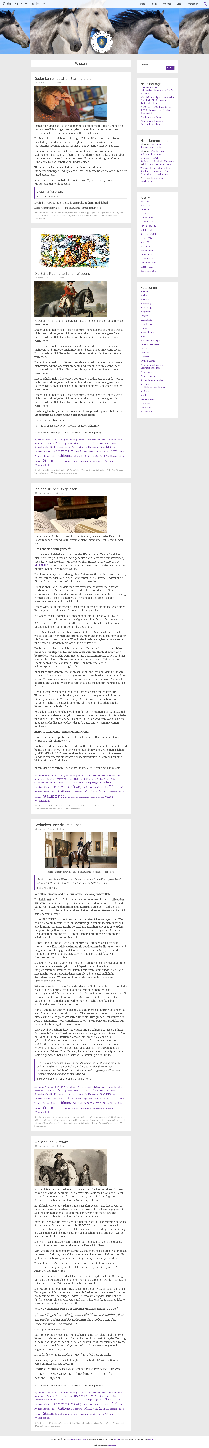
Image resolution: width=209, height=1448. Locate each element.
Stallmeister (42, 213)
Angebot (167, 4)
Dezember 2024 (148, 222)
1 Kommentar (74, 809)
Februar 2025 (147, 217)
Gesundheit (67, 447)
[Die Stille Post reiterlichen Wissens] (74, 268)
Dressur (43, 443)
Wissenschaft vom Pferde (88, 215)
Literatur (51, 470)
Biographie (146, 311)
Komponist (83, 1120)
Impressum (193, 4)
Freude (69, 443)
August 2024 (146, 238)
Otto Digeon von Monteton (107, 213)
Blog (179, 4)
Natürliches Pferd (101, 452)
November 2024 (148, 226)
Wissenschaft (42, 465)
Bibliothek (55, 806)
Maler (114, 1120)
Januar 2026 (146, 209)
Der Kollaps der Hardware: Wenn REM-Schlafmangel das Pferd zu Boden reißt (156, 110)
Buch (63, 806)
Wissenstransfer (41, 473)
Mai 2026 (145, 201)
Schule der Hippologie (24, 3)
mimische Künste (41, 1123)
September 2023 (148, 271)
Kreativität (100, 1120)
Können (47, 451)
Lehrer (78, 470)
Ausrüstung (146, 307)
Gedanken (65, 1120)
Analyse (144, 295)
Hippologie (90, 213)
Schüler (92, 470)
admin (58, 83)
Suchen (144, 64)
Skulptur (76, 1123)
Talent (102, 1423)
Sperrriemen (38, 461)
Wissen (74, 215)
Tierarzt (67, 461)
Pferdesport (146, 372)
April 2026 (145, 205)
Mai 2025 (145, 213)
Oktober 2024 (147, 230)
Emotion (50, 443)
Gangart (144, 316)
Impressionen (147, 332)
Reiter (53, 456)
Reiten (46, 456)
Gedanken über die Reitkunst (57, 825)
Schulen (144, 395)
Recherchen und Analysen (153, 380)
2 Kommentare (40, 1126)
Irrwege (144, 336)
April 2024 (145, 242)
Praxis (60, 1123)
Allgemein (41, 470)
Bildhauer (38, 1120)
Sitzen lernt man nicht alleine (157, 164)
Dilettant (37, 443)
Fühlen (100, 443)
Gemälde (74, 1120)
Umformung (84, 461)
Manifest (51, 1117)
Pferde (121, 452)
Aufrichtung (58, 439)
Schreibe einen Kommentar (65, 473)
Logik (85, 452)
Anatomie (145, 299)
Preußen (38, 456)
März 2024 (146, 246)
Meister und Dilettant (51, 1142)
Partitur (53, 1123)
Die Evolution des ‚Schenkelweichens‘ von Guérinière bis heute (157, 90)
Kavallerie (105, 446)
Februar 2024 (147, 250)
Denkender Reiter (114, 440)
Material (121, 1120)
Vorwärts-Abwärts (97, 461)
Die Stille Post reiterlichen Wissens (62, 273)
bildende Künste (116, 1117)
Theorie (95, 1123)
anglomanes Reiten (42, 440)
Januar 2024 (146, 254)
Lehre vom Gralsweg (67, 451)
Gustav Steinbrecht (79, 447)
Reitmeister (39, 809)
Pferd (113, 451)
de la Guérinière (98, 440)
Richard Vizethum (94, 455)
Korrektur (38, 452)
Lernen (144, 348)
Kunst (108, 1120)
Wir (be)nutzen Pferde (151, 117)
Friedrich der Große (84, 443)
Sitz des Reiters (117, 456)
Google (94, 806)
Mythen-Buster (148, 361)
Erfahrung (72, 213)
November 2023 (148, 263)
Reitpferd (77, 456)
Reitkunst (64, 456)
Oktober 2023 (147, 267)
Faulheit (81, 213)
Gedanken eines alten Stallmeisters (63, 78)
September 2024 (148, 234)
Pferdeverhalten (148, 376)
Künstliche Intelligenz (151, 340)
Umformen (74, 461)
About (154, 4)
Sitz (107, 456)
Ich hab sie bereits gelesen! (56, 489)
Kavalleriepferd (117, 447)
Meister (91, 451)
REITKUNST (41, 565)
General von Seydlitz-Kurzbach (48, 447)
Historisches (146, 324)
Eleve (72, 470)
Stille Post (111, 470)
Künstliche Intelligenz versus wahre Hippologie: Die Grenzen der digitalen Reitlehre (157, 100)
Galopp (107, 443)
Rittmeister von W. (51, 215)
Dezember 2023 (148, 258)
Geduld (113, 443)
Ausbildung (71, 440)
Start (142, 4)
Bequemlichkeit (60, 213)
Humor (144, 328)
